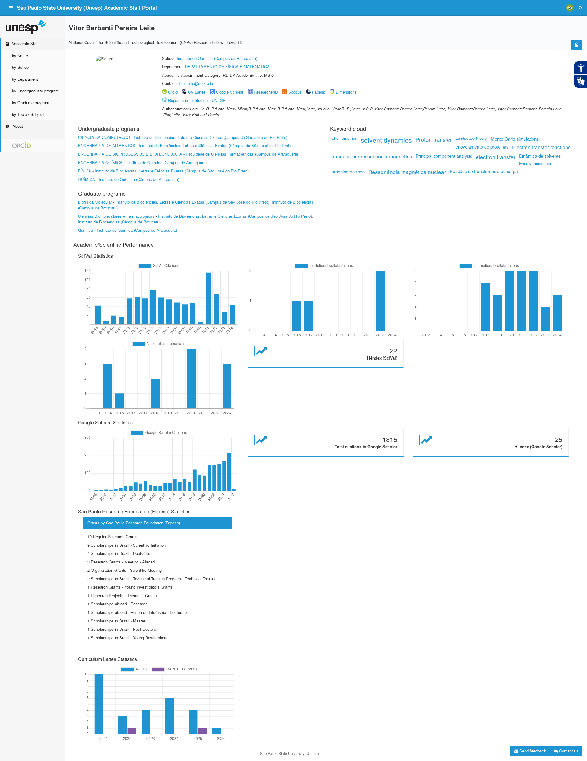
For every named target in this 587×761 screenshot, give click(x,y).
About (17, 126)
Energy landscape (535, 163)
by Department (25, 79)
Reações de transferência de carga (484, 171)
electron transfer (495, 157)
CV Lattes (197, 92)
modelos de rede (348, 171)
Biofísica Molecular (95, 202)
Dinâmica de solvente (540, 156)
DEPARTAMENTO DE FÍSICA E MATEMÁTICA (227, 66)
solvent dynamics (386, 140)
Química (85, 230)
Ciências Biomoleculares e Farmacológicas (116, 216)
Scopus (295, 92)
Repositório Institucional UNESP (197, 100)
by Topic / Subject (28, 114)
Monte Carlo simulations (515, 138)
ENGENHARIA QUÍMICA (100, 162)
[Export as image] (576, 45)
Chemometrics (344, 138)
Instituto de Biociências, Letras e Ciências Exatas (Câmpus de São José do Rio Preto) (210, 137)
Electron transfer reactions (541, 147)
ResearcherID (266, 92)
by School (21, 67)
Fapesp (318, 92)
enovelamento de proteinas (482, 147)
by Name (20, 55)
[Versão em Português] (569, 7)
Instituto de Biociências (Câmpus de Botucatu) (119, 222)
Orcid (173, 92)
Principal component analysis (444, 156)
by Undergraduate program (35, 91)
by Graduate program (30, 102)
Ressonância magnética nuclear (407, 171)
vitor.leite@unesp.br (195, 83)
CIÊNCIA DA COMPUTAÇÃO (104, 137)
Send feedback (532, 751)
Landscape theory (471, 138)
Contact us (568, 751)
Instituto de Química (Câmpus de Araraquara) (217, 58)
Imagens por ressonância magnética (371, 156)
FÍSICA (84, 171)
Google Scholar (229, 92)
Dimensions (346, 92)
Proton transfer (433, 139)
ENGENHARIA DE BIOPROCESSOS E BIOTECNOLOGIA (130, 154)
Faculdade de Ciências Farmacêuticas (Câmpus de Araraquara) (242, 154)
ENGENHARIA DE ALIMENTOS (106, 145)
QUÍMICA (86, 179)
